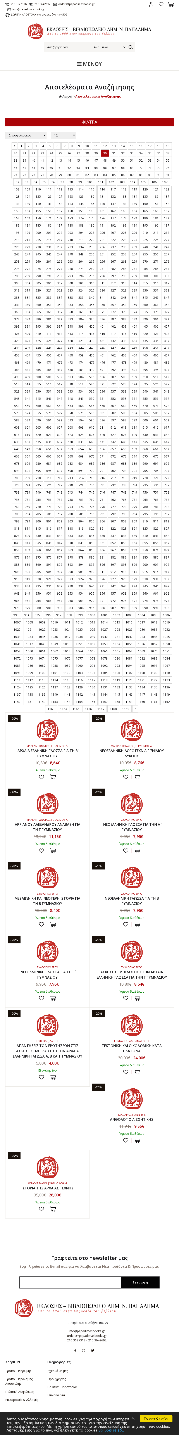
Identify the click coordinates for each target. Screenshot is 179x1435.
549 (81, 398)
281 (102, 269)
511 (155, 377)
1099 (29, 673)
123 (16, 196)
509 (134, 377)
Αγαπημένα (161, 4)
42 (51, 160)
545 (38, 398)
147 (113, 204)
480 (145, 362)
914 (134, 572)
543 (16, 398)
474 (81, 362)
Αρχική (67, 96)
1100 (41, 673)
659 (134, 449)
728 (70, 485)
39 (24, 160)
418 (123, 334)
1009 (41, 622)
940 (91, 586)
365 (38, 312)
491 (102, 370)
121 (155, 189)
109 (27, 189)
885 (145, 557)
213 (16, 240)
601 (155, 420)
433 (123, 341)
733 (123, 485)
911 (102, 572)
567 (113, 406)
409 (27, 334)
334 (27, 297)
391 (155, 319)
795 (145, 514)
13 (114, 146)
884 (134, 557)
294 (81, 276)
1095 (141, 665)
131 (102, 196)
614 (134, 427)
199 (27, 232)
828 (16, 536)
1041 (116, 637)
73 (167, 168)
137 (166, 196)
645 (145, 442)
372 (113, 312)
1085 (17, 665)
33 (132, 153)
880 (91, 557)
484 (27, 370)
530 (38, 391)
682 (59, 463)
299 (134, 276)
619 (27, 435)
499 (27, 377)
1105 (104, 673)
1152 (41, 702)
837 (113, 536)
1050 (66, 644)
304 (27, 283)
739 (27, 492)
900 (145, 564)
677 (166, 456)
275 (38, 269)
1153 (54, 702)
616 (155, 427)
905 (38, 572)
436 (155, 341)
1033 (17, 637)
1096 (153, 665)
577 (59, 413)
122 (166, 189)
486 (49, 370)
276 (49, 269)
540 (145, 391)
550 (91, 398)
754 (27, 500)
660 (145, 449)
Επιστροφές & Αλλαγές (21, 1400)
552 (113, 398)
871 (155, 550)
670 (91, 456)
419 (134, 334)
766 (155, 500)
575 (38, 413)
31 (114, 153)
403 (123, 326)
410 (38, 334)
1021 (29, 629)
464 (134, 355)
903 (16, 572)
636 (49, 442)
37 (167, 153)
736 (155, 485)
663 (16, 456)
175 (91, 218)
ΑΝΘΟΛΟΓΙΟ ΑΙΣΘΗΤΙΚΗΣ (131, 1119)
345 (145, 297)
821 (102, 528)
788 (70, 514)
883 (123, 557)
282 (113, 269)
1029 (129, 629)
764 (134, 500)
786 (49, 514)
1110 (166, 673)
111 (49, 189)
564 (81, 406)
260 (38, 261)
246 (49, 254)
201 (49, 232)
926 (102, 579)
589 (27, 420)
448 (123, 348)
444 (81, 348)
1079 (104, 658)
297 (113, 276)
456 (49, 355)
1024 (66, 629)
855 (145, 543)
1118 (104, 680)
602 (166, 420)
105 (143, 182)
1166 (88, 709)
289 (27, 276)
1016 (129, 622)
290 (38, 276)
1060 (29, 651)
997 (58, 615)
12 (105, 146)
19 (167, 146)
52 (141, 160)
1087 (41, 665)
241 (155, 247)
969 (81, 601)
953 (70, 593)
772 (59, 507)
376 (155, 312)
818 (70, 528)
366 (49, 312)
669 (81, 456)
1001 (104, 615)
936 (49, 586)
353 (70, 305)
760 (91, 500)
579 (81, 413)
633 (16, 442)
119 (134, 189)
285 (145, 269)
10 (87, 146)
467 (166, 355)
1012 (79, 622)
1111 (17, 680)
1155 (79, 702)
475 (91, 362)
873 (16, 557)
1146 (129, 694)
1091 (91, 665)
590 (38, 420)
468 (16, 362)
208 (123, 232)
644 (134, 442)
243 (16, 254)
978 (16, 608)
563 (70, 406)
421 (155, 334)
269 (134, 261)
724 (27, 485)
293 (70, 276)
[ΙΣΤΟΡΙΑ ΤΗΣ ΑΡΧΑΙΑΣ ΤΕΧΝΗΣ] (47, 1167)
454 (27, 355)
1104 (91, 673)
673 (123, 456)
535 (91, 391)
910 (91, 572)
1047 (29, 644)
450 (145, 348)
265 (91, 261)
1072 (17, 658)
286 (155, 269)
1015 (116, 622)
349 (27, 305)
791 (102, 514)
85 (114, 175)
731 (102, 485)
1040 (104, 637)
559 (27, 406)
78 (51, 175)
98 (71, 182)
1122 (153, 680)
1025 (79, 629)
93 (26, 182)
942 (113, 586)
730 (91, 485)
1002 (116, 615)
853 (123, 543)
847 (59, 543)
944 (134, 586)
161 (102, 211)
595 (91, 420)
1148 (153, 694)
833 (70, 536)
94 (35, 182)
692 (166, 463)
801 (49, 521)
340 (91, 297)
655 (91, 449)
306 (49, 283)
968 (70, 601)
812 (166, 521)
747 (113, 492)
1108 (141, 673)
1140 (54, 694)
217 (59, 240)
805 (91, 521)
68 (123, 168)
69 (132, 168)
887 (166, 557)
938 (70, 586)
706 (155, 471)
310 (91, 283)
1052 (91, 644)
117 (113, 189)
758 (70, 500)
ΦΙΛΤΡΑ (89, 122)
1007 (17, 622)
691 (155, 463)
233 (70, 247)
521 (102, 384)
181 (155, 218)
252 (113, 254)
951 (49, 593)
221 (102, 240)
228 (16, 247)
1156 (91, 702)
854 (134, 543)
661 (155, 449)
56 (15, 168)
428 (70, 341)
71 (149, 168)
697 (59, 471)
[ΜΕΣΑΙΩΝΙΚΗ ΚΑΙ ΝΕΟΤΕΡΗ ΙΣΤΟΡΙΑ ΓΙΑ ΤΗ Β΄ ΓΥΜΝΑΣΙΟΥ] (47, 877)
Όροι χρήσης (56, 1379)
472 (59, 362)
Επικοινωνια (56, 1395)
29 (96, 153)
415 (91, 334)
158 (70, 211)
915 (145, 572)
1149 (166, 694)
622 (59, 435)
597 (113, 420)
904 (27, 572)
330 (145, 290)
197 (166, 225)
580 (91, 413)
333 (16, 297)
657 (113, 449)
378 (16, 319)
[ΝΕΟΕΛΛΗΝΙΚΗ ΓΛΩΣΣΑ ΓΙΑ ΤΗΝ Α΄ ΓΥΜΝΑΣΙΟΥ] (131, 803)
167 (166, 211)
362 (166, 305)
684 (81, 463)
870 (145, 550)
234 (81, 247)
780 (145, 507)
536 (102, 391)
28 (87, 153)
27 (78, 153)
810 (145, 521)
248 (70, 254)
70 (141, 168)
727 (59, 485)
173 (70, 218)
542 (166, 391)
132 (113, 196)
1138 (29, 694)
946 (155, 586)
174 (81, 218)
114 (81, 189)
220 (91, 240)
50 (123, 160)
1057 (153, 644)
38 (15, 160)
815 (38, 528)
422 (166, 334)
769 (27, 507)
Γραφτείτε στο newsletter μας (89, 1257)
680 (38, 463)
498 (16, 377)
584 (134, 413)
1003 (129, 615)
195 (145, 225)
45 (78, 160)
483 (16, 370)
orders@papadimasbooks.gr (76, 4)
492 (113, 370)
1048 (41, 644)
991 (155, 608)
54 (158, 160)
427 (59, 341)
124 (27, 196)
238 (123, 247)
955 (91, 593)
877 (59, 557)
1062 (54, 651)
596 (102, 420)
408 (16, 334)
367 (59, 312)
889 (27, 564)
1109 (153, 673)
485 (38, 370)
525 (145, 384)
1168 (113, 709)
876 (49, 557)
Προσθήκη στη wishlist (41, 777)
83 (96, 175)
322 (59, 290)
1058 (166, 644)
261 (49, 261)
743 (70, 492)
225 (145, 240)
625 (91, 435)
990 (145, 608)
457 (59, 355)
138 (16, 204)
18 (158, 146)
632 (166, 435)
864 (81, 550)
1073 (29, 658)
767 (166, 500)
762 (113, 500)
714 (81, 478)
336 (49, 297)
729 (81, 485)
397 (59, 326)
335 (38, 297)
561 (49, 406)
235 (91, 247)
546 (49, 398)
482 (166, 362)
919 (27, 579)
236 (102, 247)
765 (145, 500)
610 (91, 427)
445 (91, 348)
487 (59, 370)
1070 (153, 651)
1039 (91, 637)
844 (27, 543)
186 (49, 225)
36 (158, 153)
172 (59, 218)
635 (38, 442)
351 (49, 305)
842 (166, 536)
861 (49, 550)
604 (27, 427)
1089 (66, 665)
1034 (29, 637)
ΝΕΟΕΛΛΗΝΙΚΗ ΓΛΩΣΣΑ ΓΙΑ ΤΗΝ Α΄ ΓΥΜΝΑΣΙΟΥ (131, 827)
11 (96, 146)
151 (155, 204)
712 (59, 478)
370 (91, 312)
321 (49, 290)
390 (145, 319)
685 (91, 463)
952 (59, 593)
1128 (66, 687)
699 (81, 471)
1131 (104, 687)
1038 (79, 637)
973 (123, 601)
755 (38, 500)
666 (49, 456)
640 (91, 442)
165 (145, 211)
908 (70, 572)
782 (166, 507)
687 (113, 463)
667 (59, 456)
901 (155, 564)
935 (38, 586)
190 (91, 225)
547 (59, 398)
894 (81, 564)
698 (70, 471)
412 (59, 334)
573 (16, 413)
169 (27, 218)
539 (134, 391)
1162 (166, 702)
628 (123, 435)
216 (49, 240)
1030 (141, 629)
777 (113, 507)
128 (70, 196)
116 (102, 189)
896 (102, 564)
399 (81, 326)
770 (38, 507)
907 (59, 572)
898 (123, 564)
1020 (17, 629)
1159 (129, 702)
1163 (51, 709)
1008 (29, 622)
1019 (166, 622)
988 (123, 608)
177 (113, 218)
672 (113, 456)
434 (134, 341)
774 (81, 507)
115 (91, 189)
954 (81, 593)
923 (70, 579)
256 (155, 254)
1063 (66, 651)
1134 (141, 687)
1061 (41, 651)
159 (81, 211)
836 (102, 536)
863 (70, 550)
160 (91, 211)
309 (81, 283)
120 (145, 189)
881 (102, 557)
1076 (66, 658)
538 (123, 391)
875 (38, 557)
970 (91, 601)
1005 (153, 615)
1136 (166, 687)
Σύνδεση (151, 4)
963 (16, 601)
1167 (100, 709)
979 (27, 608)
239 (134, 247)
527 (166, 384)
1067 (116, 651)
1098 (17, 673)
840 (145, 536)
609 (81, 427)
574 (27, 413)
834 (81, 536)
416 (102, 334)
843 (16, 543)
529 (27, 391)
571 (155, 406)
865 (91, 550)
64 (87, 168)
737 (166, 485)
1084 (166, 658)
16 (141, 146)
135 (145, 196)
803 (70, 521)
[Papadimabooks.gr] (89, 37)
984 (81, 608)
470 (38, 362)
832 (59, 536)
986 (102, 608)
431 (102, 341)
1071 (166, 651)
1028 (116, 629)
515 (38, 384)
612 (113, 427)
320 (38, 290)
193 (123, 225)
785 (38, 514)
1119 (116, 680)
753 (16, 500)
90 (158, 175)
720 (145, 478)
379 (27, 319)
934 (27, 586)
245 (38, 254)
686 (102, 463)
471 (49, 362)
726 (49, 485)
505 (91, 377)
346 (155, 297)
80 (69, 175)
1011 (66, 622)
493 (123, 370)
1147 (141, 694)
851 (102, 543)
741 (49, 492)
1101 (54, 673)
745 (91, 492)
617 (166, 427)
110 (38, 189)
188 (70, 225)
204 (81, 232)
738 (16, 492)
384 (81, 319)
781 (155, 507)
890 (38, 564)
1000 (91, 615)
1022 (41, 629)
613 (123, 427)
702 (113, 471)
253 (123, 254)
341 (102, 297)
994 (26, 615)
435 (145, 341)
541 (155, 391)
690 (145, 463)
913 (123, 572)
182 (166, 218)
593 (70, 420)
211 (155, 232)
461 (102, 355)
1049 (54, 644)
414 (81, 334)
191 (102, 225)
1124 (17, 687)
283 (123, 269)
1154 (66, 702)
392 (166, 319)
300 (145, 276)
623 (70, 435)
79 (60, 175)
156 (49, 211)
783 (16, 514)
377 (166, 312)
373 (123, 312)
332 (166, 290)
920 (38, 579)
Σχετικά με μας (57, 1371)
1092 (104, 665)
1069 (141, 651)
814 (27, 528)
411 (49, 334)
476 (102, 362)
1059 (17, 651)
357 (113, 305)
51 (132, 160)
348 (16, 305)
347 (166, 297)
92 (17, 182)
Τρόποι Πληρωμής (18, 1371)
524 (134, 384)
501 (49, 377)
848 (70, 543)
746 (102, 492)
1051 (79, 644)
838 (123, 536)
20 (15, 153)
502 (59, 377)
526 (155, 384)
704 (134, 471)
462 (113, 355)
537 (113, 391)
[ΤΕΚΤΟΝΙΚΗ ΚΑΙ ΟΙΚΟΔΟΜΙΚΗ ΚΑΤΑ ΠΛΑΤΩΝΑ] (131, 1025)
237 (113, 247)
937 (59, 586)
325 (91, 290)
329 (134, 290)
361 (155, 305)
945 (145, 586)
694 (27, 471)
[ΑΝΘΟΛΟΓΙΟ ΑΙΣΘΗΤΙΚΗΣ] (131, 1098)
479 (134, 362)
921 (49, 579)
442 (59, 348)
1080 (116, 658)
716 (102, 478)
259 (27, 261)
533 (70, 391)
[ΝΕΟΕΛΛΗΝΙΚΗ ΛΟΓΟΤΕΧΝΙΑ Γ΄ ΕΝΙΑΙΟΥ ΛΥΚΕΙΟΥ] (131, 730)
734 (134, 485)
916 (155, 572)
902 (166, 564)
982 (59, 608)
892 (59, 564)
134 (134, 196)
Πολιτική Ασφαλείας (19, 1392)
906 (49, 572)
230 (38, 247)
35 (149, 153)
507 (113, 377)
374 (134, 312)
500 (38, 377)
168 (16, 218)
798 (16, 521)
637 (59, 442)
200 (38, 232)
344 (134, 297)
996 (48, 615)
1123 (166, 680)
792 (113, 514)
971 (102, 601)
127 (59, 196)
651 (49, 449)
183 (16, 225)
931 (155, 579)
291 (49, 276)
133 (123, 196)
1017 (141, 622)
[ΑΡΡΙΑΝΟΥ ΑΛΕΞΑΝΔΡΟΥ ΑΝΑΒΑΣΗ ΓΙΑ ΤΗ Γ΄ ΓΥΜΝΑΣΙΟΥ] (47, 803)
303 (16, 283)
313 (123, 283)
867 (113, 550)
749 (134, 492)
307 (59, 283)
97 (62, 182)
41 (42, 160)
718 (123, 478)
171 (49, 218)
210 (145, 232)
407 (166, 326)
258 (16, 261)
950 (38, 593)
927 (113, 579)
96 (53, 182)
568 (123, 406)
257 (166, 254)
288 (16, 276)
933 (16, 586)
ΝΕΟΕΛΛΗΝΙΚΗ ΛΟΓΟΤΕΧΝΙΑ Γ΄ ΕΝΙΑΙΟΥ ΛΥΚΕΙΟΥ (132, 753)
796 (155, 514)
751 (155, 492)
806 (102, 521)
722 (166, 478)
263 (70, 261)
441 (49, 348)
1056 (141, 644)
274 (27, 269)
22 (33, 153)
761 (102, 500)
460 (91, 355)
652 (59, 449)
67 (114, 168)
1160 (141, 702)
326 (102, 290)
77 (42, 175)
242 (166, 247)
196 (155, 225)
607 (59, 427)
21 (24, 153)
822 (113, 528)
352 (59, 305)
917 (166, 572)
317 (166, 283)
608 (70, 427)
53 (149, 160)
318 (16, 290)
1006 (166, 615)
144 (81, 204)
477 (113, 362)
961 (155, 593)
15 (132, 146)
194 (134, 225)
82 (87, 175)
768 (16, 507)
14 (123, 146)
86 (123, 175)
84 (105, 175)
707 (166, 471)
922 (59, 579)
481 (155, 362)
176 (102, 218)
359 (134, 305)
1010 (54, 622)
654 (81, 449)
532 (59, 391)
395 (38, 326)
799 (27, 521)
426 (49, 341)
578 (70, 413)
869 (134, 550)
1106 (116, 673)
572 (166, 406)
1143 (91, 694)
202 (59, 232)
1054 (116, 644)
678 (16, 463)
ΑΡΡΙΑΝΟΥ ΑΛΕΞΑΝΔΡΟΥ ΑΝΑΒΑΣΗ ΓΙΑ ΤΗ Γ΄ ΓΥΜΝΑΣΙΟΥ (47, 827)
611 (102, 427)
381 (49, 319)
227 (166, 240)
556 (155, 398)
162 (113, 211)
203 (70, 232)
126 (49, 196)
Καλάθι (171, 4)
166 (155, 211)
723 (16, 485)
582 (113, 413)
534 (81, 391)
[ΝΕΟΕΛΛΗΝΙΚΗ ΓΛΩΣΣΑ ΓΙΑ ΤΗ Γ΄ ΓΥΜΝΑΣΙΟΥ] (47, 951)
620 (38, 435)
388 (123, 319)
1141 (66, 694)
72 (158, 168)
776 (102, 507)
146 (102, 204)
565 (91, 406)
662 (166, 449)
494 (134, 370)
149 (134, 204)
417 (113, 334)
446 (102, 348)
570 (145, 406)
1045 (166, 637)
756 (49, 500)
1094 (129, 665)
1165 (75, 709)
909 (81, 572)
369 (81, 312)
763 (123, 500)
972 (113, 601)
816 (49, 528)
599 (134, 420)
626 (102, 435)
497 (166, 370)
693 (16, 471)
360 (145, 305)
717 (113, 478)
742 (59, 492)
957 (113, 593)
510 (145, 377)
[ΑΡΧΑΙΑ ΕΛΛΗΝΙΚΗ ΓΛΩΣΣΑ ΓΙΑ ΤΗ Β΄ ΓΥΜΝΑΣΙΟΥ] (47, 730)
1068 (129, 651)
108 (16, 189)
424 (27, 341)
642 (113, 442)
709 (27, 478)
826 (155, 528)
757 (59, 500)
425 (38, 341)
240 (145, 247)
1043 (141, 637)
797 (166, 514)
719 (134, 478)
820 (91, 528)
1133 (129, 687)
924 (81, 579)
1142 (79, 694)
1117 (91, 680)
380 (38, 319)
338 (70, 297)
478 (123, 362)
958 (123, 593)
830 (38, 536)
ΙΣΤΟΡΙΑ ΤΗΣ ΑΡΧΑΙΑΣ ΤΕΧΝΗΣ (48, 1188)
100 (90, 182)
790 (91, 514)
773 (70, 507)
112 (59, 189)
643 (123, 442)
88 (141, 175)
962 (166, 593)
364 (27, 312)
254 (134, 254)
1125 (29, 687)
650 (38, 449)
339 (81, 297)
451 (155, 348)
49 (114, 160)
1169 (125, 709)
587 (166, 413)
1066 (104, 651)
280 (91, 269)
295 (91, 276)
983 (70, 608)
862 (59, 550)
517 (59, 384)
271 (155, 261)
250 (91, 254)
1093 (116, 665)
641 (102, 442)
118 (123, 189)
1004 (141, 615)
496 (155, 370)
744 (81, 492)
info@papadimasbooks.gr (28, 9)
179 (134, 218)
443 (70, 348)
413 (70, 334)
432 (113, 341)
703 (123, 471)
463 (123, 355)
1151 (29, 702)
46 (87, 160)
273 (16, 269)
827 (166, 528)
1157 (104, 702)
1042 (129, 637)
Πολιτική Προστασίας (62, 1387)
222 (113, 240)
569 (134, 406)
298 (123, 276)
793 (123, 514)
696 (49, 471)
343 (123, 297)
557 (166, 398)
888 (16, 564)
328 (123, 290)
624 (81, 435)
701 (102, 471)
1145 (116, 694)
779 (134, 507)
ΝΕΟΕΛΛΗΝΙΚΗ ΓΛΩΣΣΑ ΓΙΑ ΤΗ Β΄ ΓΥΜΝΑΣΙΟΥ (132, 901)
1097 (166, 665)
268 (123, 261)
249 (81, 254)
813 (16, 528)
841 (155, 536)
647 (166, 442)
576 (49, 413)
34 (141, 153)
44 (69, 160)
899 (134, 564)
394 (27, 326)
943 (123, 586)
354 (81, 305)
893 (70, 564)
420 (145, 334)
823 (123, 528)
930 (145, 579)
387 (113, 319)
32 (123, 153)
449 (134, 348)
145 (91, 204)
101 (100, 182)
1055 (129, 644)
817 (59, 528)
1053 (104, 644)
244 (27, 254)
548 (70, 398)
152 (166, 204)
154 (27, 211)
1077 (79, 658)
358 (123, 305)
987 (113, 608)
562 (59, 406)
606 (49, 427)
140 (38, 204)
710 (38, 478)
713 (70, 478)
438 (16, 348)
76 (33, 175)
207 (113, 232)
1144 (104, 694)
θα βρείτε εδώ (111, 1430)
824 (134, 528)
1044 (153, 637)
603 (16, 427)
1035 (41, 637)
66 (105, 168)
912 (113, 572)
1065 (91, 651)
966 (49, 601)
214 (27, 240)
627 (113, 435)
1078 (91, 658)
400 (91, 326)
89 (149, 175)
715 (91, 478)
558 (16, 406)
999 (80, 615)
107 (164, 182)
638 (70, 442)
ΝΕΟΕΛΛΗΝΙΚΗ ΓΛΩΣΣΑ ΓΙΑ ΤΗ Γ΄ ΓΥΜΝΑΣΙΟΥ (47, 975)
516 (49, 384)
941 (102, 586)
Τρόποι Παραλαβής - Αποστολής (19, 1381)
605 (38, 427)
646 (155, 442)
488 (70, 370)
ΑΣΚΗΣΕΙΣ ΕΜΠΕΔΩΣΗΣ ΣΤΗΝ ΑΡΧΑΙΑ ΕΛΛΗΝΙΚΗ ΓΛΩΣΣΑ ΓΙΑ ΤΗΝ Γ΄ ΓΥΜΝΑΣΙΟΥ (131, 975)
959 (134, 593)
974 (134, 601)
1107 (129, 673)
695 (38, 471)
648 (16, 449)
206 (102, 232)
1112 (29, 680)
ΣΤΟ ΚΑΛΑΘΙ (53, 777)
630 (145, 435)
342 (113, 297)
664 (27, 456)
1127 (54, 687)
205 (91, 232)
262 (59, 261)
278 (70, 269)
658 (123, 449)
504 (81, 377)
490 (91, 370)
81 (78, 175)
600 (145, 420)
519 (81, 384)
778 (123, 507)
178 (123, 218)
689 (134, 463)
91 (167, 175)
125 (38, 196)
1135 (153, 687)
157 (59, 211)
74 (15, 175)
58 (33, 168)
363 (16, 312)
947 (166, 586)
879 (81, 557)
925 (91, 579)
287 (166, 269)
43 (60, 160)
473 (70, 362)
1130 (91, 687)
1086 (29, 665)
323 (70, 290)
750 (145, 492)
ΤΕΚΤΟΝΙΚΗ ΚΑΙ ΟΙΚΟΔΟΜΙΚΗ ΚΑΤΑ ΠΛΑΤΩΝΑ (132, 1048)
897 (113, 564)
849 (81, 543)
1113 (41, 680)
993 (16, 615)
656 (102, 449)
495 (145, 370)
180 (145, 218)
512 (166, 377)
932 (166, 579)
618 (16, 435)
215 (38, 240)
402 (113, 326)
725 (38, 485)
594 (81, 420)
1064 (79, 651)
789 (81, 514)
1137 (17, 694)
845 (38, 543)
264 (81, 261)
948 (16, 593)
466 (155, 355)
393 (16, 326)
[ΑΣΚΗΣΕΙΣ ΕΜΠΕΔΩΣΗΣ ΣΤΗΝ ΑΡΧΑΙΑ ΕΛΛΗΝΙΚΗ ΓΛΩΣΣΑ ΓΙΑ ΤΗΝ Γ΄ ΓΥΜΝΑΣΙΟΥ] (131, 951)
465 (145, 355)
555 (145, 398)
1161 (153, 702)
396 (49, 326)
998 (69, 615)
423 (16, 341)
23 (42, 153)
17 (149, 146)
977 (166, 601)
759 (81, 500)
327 (113, 290)
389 (134, 319)
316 (155, 283)
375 (145, 312)
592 (59, 420)
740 (38, 492)
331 (155, 290)
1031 (153, 629)
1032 (166, 629)
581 (102, 413)
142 (59, 204)
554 (134, 398)
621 (49, 435)
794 (134, 514)
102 (111, 182)
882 (113, 557)
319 (27, 290)
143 (70, 204)
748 (123, 492)
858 (16, 550)
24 (51, 153)
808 (123, 521)
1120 (129, 680)
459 (81, 355)
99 (80, 182)
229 (27, 247)
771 (49, 507)
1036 (54, 637)
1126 (41, 687)
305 (38, 283)
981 (49, 608)
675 (145, 456)
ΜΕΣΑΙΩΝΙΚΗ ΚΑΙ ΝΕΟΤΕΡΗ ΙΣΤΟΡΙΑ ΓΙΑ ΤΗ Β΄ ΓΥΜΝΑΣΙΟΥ (47, 901)
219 (81, 240)
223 (123, 240)
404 (134, 326)
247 (59, 254)
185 (38, 225)
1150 (17, 702)
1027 (104, 629)
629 (134, 435)
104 (132, 182)
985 (91, 608)
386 (102, 319)
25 (60, 153)
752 (166, 492)
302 (166, 276)
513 (16, 384)
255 (145, 254)
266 (102, 261)
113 (70, 189)
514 (27, 384)
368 (70, 312)
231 (49, 247)
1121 (141, 680)
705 (145, 471)
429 (81, 341)
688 (123, 463)
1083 (153, 658)
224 (134, 240)
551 (102, 398)
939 (81, 586)
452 (166, 348)
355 (91, 305)
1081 (129, 658)
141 (49, 204)
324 (81, 290)
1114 (54, 680)
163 (123, 211)
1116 (79, 680)
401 (102, 326)
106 (154, 182)
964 (27, 601)
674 (134, 456)
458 (70, 355)
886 (155, 557)
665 (38, 456)
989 (134, 608)
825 (145, 528)
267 (113, 261)
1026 (91, 629)
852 (113, 543)
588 (16, 420)
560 (38, 406)
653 (70, 449)
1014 (104, 622)
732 (113, 485)
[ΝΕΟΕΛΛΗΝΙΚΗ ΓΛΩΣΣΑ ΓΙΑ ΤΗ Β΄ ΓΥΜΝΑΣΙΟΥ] (131, 877)
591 (49, 420)
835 (91, 536)
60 (51, 168)
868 (123, 550)
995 (37, 615)
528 (16, 391)
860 (38, 550)
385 (91, 319)
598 (123, 420)
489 (81, 370)
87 (132, 175)
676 (155, 456)
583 (123, 413)
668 (70, 456)
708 (16, 478)
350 (38, 305)
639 (81, 442)
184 (27, 225)
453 (16, 355)
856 (155, 543)
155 (38, 211)
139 (27, 204)
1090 (79, 665)
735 (145, 485)
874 (27, 557)
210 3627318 (19, 4)
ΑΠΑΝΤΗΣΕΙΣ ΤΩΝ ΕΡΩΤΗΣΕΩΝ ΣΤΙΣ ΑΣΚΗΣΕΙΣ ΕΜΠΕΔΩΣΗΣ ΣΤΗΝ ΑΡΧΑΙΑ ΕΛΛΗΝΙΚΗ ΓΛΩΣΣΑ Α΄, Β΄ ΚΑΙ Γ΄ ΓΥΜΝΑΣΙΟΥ (47, 1051)
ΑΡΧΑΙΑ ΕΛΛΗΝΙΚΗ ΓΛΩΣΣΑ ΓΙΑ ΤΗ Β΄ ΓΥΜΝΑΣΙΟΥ (47, 753)
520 (91, 384)
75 (24, 175)
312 (113, 283)
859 (27, 550)
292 (59, 276)
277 (59, 269)
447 (113, 348)
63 (78, 168)
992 (166, 608)
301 (155, 276)
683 (70, 463)
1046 (17, 644)
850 (91, 543)
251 (102, 254)
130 (91, 196)
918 (16, 579)
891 (49, 564)
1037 (66, 637)
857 (166, 543)
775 (91, 507)
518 (70, 384)
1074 (41, 658)
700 (91, 471)
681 (49, 463)
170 (38, 218)
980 (38, 608)
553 (123, 398)
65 (96, 168)
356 (102, 305)
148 (123, 204)
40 (33, 160)
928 (123, 579)
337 (59, 297)
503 (70, 377)
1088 (54, 665)
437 (166, 341)
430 (91, 341)
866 (102, 550)
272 (166, 261)
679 (27, 463)
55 (167, 160)
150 (145, 204)
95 (44, 182)
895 (91, 564)
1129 (79, 687)
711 (49, 478)
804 (81, 521)
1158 (116, 702)
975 (145, 601)
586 (155, 413)
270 (145, 261)
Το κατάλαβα (156, 1418)
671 (102, 456)
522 (113, 384)
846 (49, 543)
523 (123, 384)
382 (59, 319)
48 (105, 160)
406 (155, 326)
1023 (54, 629)
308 (70, 283)
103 (122, 182)
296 (102, 276)
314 (134, 283)
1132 (116, 687)
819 (81, 528)
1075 (54, 658)
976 (155, 601)
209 (134, 232)
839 (134, 536)
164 (134, 211)
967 (59, 601)
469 (27, 362)
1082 (141, 658)
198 (16, 232)
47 (96, 160)
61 (60, 168)
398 (70, 326)
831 (49, 536)
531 (49, 391)
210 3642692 (42, 4)
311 (102, 283)
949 (27, 593)
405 (145, 326)
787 (59, 514)
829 (27, 536)
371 (102, 312)
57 (24, 168)
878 (70, 557)
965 (38, 601)
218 (70, 240)
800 (38, 521)
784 (27, 514)
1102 (66, 673)
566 (102, 406)
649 (27, 449)
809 (134, 521)
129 (81, 196)
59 (42, 168)
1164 (63, 709)
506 (102, 377)
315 (145, 283)
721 (155, 478)
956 (102, 593)
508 (123, 377)
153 (16, 211)
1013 (91, 622)
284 (134, 269)
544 (27, 398)
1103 (79, 673)
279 (81, 269)
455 (38, 355)
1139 (41, 694)
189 (81, 225)
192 (113, 225)
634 (27, 442)
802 (59, 521)
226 (155, 240)
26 (69, 153)
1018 (153, 622)
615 (145, 427)
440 (38, 348)
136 (155, 196)
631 (155, 435)
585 (145, 413)
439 (27, 348)
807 (113, 521)
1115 (66, 680)
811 (155, 521)
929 (134, 579)
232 (59, 247)
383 (70, 319)
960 (145, 593)
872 (166, 550)
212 (166, 232)
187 (59, 225)
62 (69, 168)
